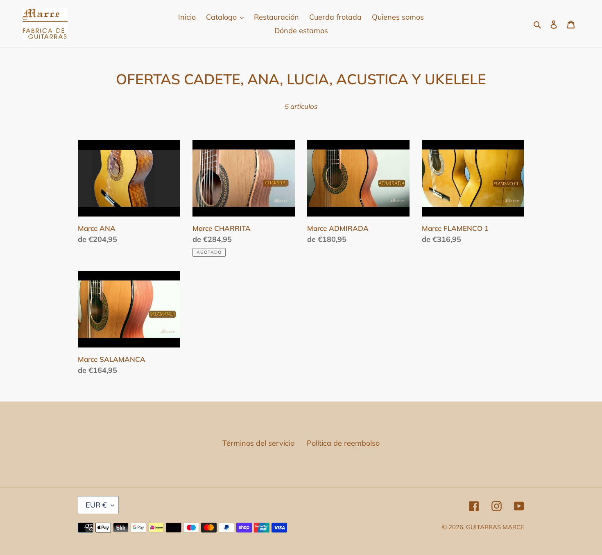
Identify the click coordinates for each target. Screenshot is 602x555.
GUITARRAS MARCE (495, 527)
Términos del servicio (258, 443)
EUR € (96, 505)
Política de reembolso (343, 443)
